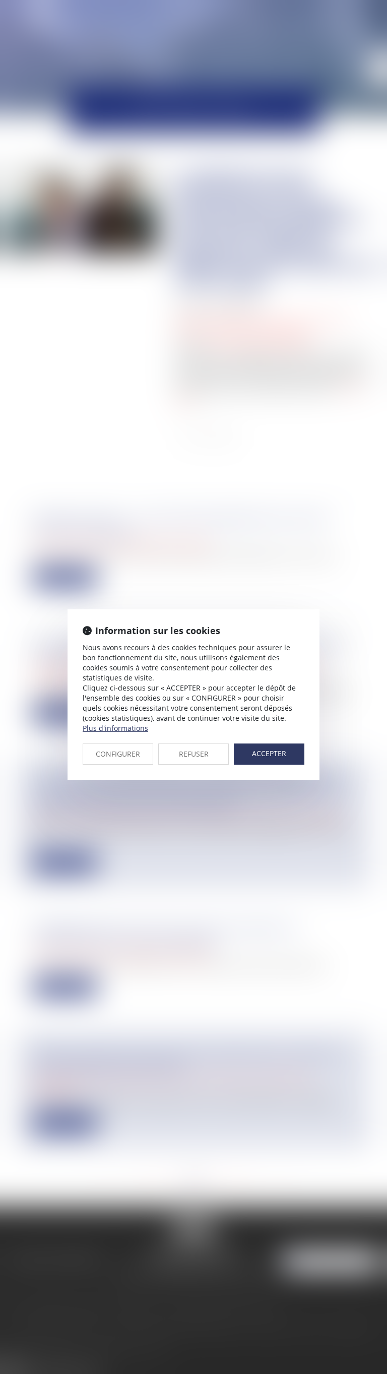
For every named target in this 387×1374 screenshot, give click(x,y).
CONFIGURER (118, 754)
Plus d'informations (115, 728)
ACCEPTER (269, 753)
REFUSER (194, 754)
